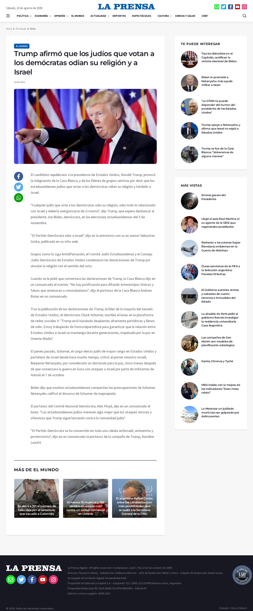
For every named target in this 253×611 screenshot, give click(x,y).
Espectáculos (141, 16)
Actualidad (98, 16)
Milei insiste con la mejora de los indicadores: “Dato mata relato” (220, 388)
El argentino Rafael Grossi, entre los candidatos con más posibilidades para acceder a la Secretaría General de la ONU (134, 506)
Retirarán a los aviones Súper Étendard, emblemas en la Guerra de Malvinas (221, 246)
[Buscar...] (244, 15)
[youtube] (237, 6)
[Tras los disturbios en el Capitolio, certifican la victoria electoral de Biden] (189, 59)
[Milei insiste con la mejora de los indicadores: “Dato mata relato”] (189, 391)
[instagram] (244, 6)
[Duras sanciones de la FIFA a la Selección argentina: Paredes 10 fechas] (189, 272)
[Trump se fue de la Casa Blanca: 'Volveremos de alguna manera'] (189, 154)
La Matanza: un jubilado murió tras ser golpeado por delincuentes (220, 412)
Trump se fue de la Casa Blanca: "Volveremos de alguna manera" (217, 152)
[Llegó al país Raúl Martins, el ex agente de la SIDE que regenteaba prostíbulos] (189, 224)
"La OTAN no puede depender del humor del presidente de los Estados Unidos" (218, 106)
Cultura (163, 16)
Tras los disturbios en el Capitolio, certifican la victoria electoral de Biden (219, 57)
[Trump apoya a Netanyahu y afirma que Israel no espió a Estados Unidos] (189, 130)
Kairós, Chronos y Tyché (217, 361)
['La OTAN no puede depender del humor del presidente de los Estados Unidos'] (189, 107)
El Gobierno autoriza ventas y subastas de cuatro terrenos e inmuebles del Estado (220, 295)
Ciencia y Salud (185, 16)
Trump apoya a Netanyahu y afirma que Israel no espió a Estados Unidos (220, 128)
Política (22, 16)
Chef (205, 16)
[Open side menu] (8, 16)
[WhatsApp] (18, 197)
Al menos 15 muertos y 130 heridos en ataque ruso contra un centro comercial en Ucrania (85, 508)
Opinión (59, 16)
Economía (41, 16)
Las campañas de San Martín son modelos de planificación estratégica (218, 341)
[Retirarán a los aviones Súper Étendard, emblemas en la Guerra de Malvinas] (189, 248)
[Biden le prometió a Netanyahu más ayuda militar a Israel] (189, 83)
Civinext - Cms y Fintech (233, 608)
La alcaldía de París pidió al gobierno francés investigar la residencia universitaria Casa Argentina (220, 319)
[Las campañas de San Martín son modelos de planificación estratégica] (189, 343)
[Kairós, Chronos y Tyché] (189, 367)
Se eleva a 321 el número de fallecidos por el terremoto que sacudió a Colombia (36, 510)
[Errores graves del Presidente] (189, 201)
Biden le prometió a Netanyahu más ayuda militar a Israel (217, 81)
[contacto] (216, 6)
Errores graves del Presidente (213, 197)
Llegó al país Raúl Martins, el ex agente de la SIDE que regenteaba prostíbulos (220, 222)
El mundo (77, 16)
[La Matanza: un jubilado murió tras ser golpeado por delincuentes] (189, 414)
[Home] (34, 570)
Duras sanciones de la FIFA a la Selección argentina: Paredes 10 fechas (220, 270)
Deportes (119, 16)
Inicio (9, 28)
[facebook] (230, 6)
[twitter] (223, 6)
